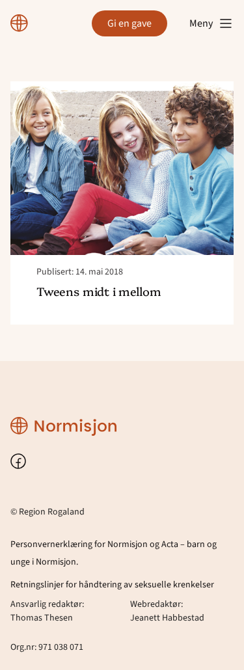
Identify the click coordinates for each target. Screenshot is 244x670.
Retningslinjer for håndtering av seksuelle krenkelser (112, 584)
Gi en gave (129, 23)
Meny (201, 23)
